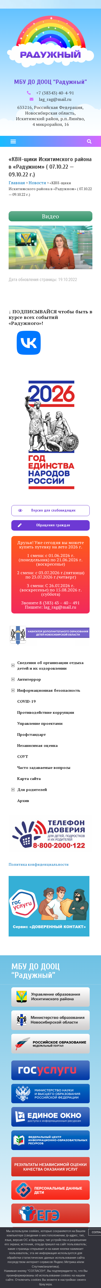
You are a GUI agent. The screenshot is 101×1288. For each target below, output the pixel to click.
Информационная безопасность (48, 690)
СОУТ (22, 756)
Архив (23, 800)
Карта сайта (29, 778)
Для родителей (32, 789)
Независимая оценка (37, 745)
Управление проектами (39, 723)
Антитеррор (29, 679)
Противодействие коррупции (45, 712)
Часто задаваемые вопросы (43, 767)
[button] (13, 141)
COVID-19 (26, 701)
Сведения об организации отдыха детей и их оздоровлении (50, 665)
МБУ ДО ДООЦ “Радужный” (50, 82)
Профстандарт (31, 734)
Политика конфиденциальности (39, 864)
